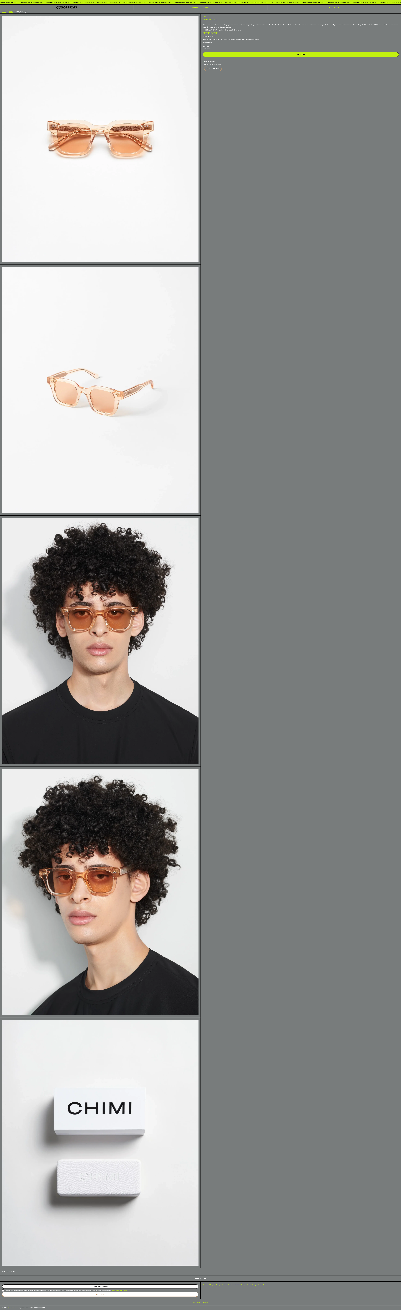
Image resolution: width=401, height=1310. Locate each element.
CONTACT (206, 7)
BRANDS (195, 7)
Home (4, 12)
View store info (213, 69)
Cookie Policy (251, 1285)
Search (205, 1285)
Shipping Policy (214, 1285)
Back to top (200, 1279)
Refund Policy (262, 1285)
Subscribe (100, 1294)
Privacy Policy (240, 1285)
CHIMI (11, 12)
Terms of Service (227, 1285)
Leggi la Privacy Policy (119, 1291)
